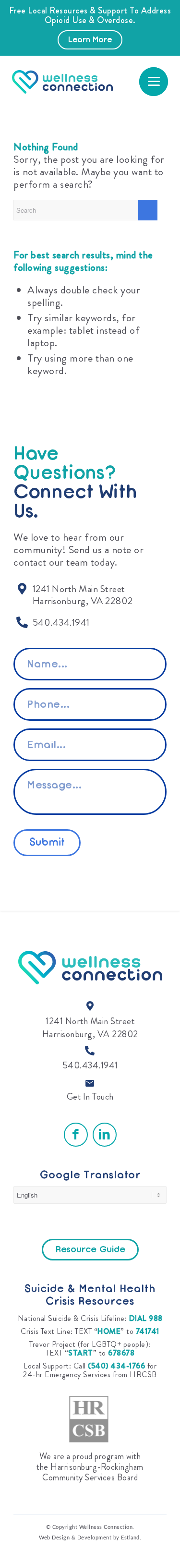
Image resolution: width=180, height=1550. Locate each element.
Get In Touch (90, 1096)
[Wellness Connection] (79, 82)
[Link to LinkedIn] (105, 1135)
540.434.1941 (90, 1065)
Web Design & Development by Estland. (90, 1537)
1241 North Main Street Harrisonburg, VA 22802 (90, 1028)
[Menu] (153, 81)
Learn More (90, 40)
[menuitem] (153, 81)
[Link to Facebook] (76, 1135)
